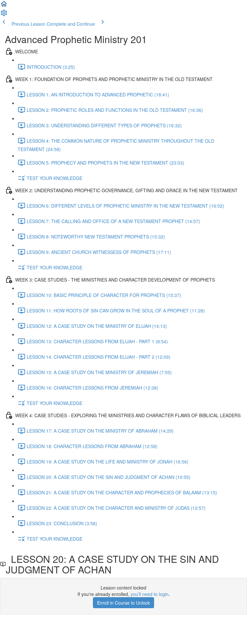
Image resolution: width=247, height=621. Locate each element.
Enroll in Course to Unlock (123, 602)
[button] (4, 6)
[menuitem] (4, 15)
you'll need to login (150, 594)
